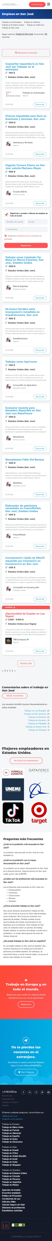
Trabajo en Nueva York (37, 727)
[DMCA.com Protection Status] (18, 1226)
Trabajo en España (11, 1136)
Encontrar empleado (11, 1193)
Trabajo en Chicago (38, 730)
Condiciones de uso (11, 1199)
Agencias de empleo (11, 1190)
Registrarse (26, 245)
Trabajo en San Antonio (36, 714)
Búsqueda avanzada (27, 53)
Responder (40, 104)
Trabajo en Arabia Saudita (14, 1156)
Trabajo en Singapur (11, 1165)
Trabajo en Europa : (11, 1124)
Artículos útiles (9, 1202)
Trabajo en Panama (11, 1179)
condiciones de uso (23, 236)
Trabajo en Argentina (11, 1182)
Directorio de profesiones (13, 1208)
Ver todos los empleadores (26, 761)
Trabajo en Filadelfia (38, 724)
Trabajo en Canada (11, 1176)
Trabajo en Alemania (11, 1133)
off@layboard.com (9, 1116)
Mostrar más (26, 664)
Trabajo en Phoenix (38, 717)
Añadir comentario (14, 696)
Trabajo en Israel (9, 1159)
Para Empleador (37, 4)
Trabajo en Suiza (10, 1139)
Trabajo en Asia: (9, 1147)
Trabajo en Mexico (10, 1185)
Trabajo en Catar (10, 1162)
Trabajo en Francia (10, 1130)
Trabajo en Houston (38, 720)
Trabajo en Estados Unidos (14, 1173)
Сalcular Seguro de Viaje (13, 1205)
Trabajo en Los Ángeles (36, 711)
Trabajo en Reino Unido (12, 1127)
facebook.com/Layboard (12, 1119)
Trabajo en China (10, 1153)
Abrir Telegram (27, 1072)
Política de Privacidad (12, 1196)
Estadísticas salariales (12, 1211)
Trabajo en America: (11, 1170)
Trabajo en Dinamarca (12, 1142)
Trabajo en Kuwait (10, 1150)
